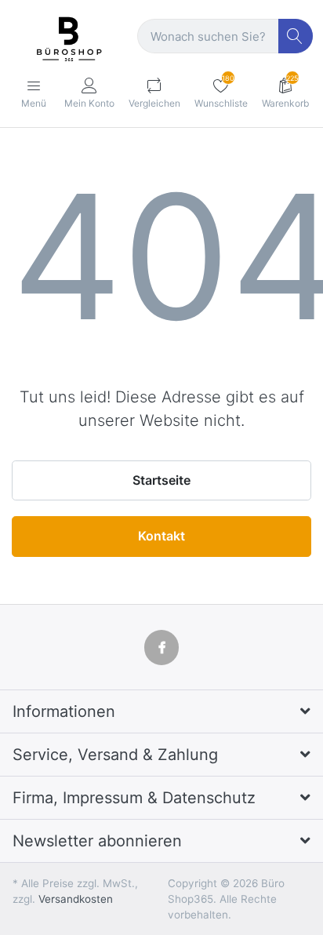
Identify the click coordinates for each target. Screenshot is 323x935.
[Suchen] (296, 36)
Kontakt (161, 536)
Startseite (161, 480)
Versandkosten (75, 899)
